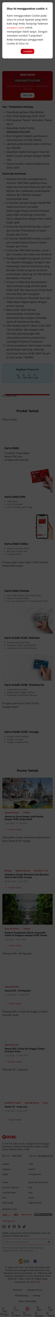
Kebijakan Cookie (16, 27)
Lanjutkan (27, 51)
